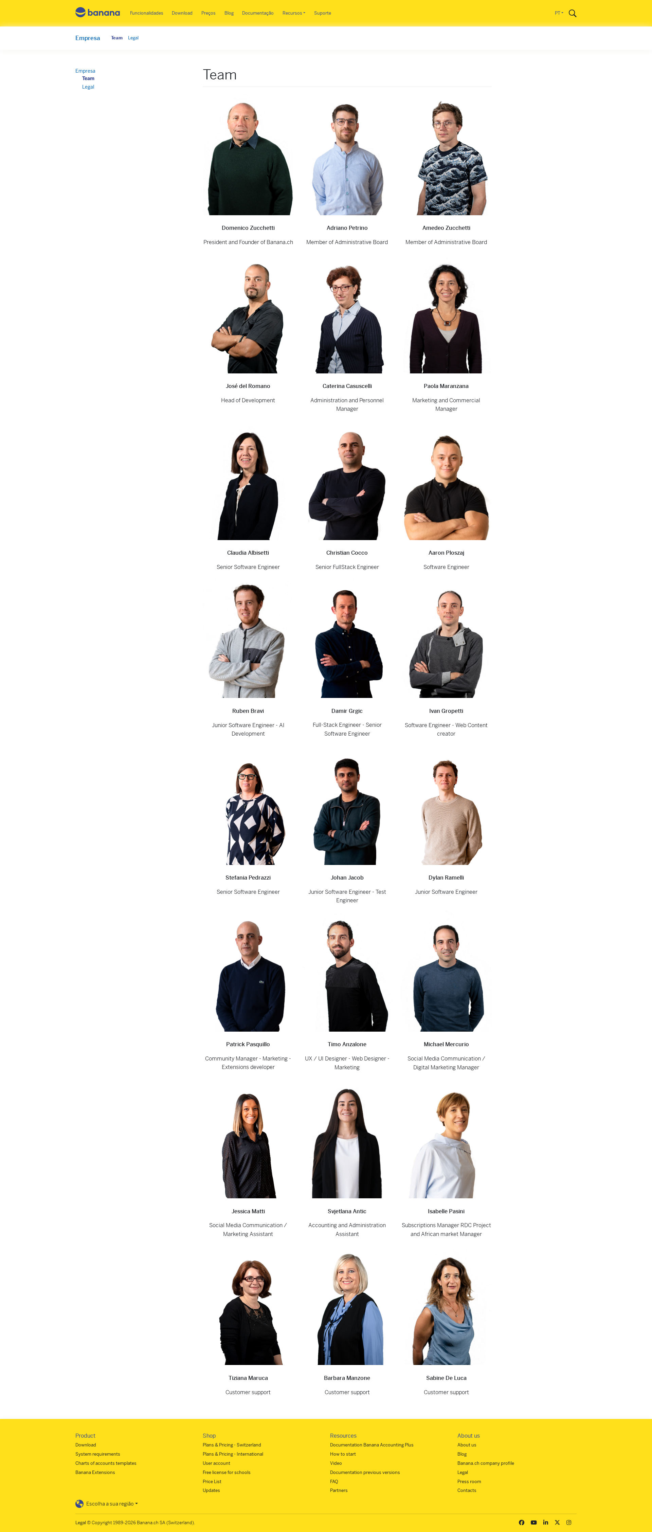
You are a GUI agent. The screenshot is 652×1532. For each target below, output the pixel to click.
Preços (208, 13)
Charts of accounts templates (106, 1463)
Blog (229, 13)
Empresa (87, 38)
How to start (343, 1454)
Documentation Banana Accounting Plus (372, 1445)
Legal (133, 38)
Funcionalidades (146, 13)
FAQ (334, 1481)
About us (466, 1445)
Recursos (292, 13)
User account (216, 1463)
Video (336, 1463)
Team (117, 38)
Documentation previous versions (365, 1472)
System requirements (97, 1454)
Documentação (258, 13)
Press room (469, 1481)
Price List (212, 1481)
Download (182, 13)
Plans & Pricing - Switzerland (232, 1445)
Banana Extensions (95, 1472)
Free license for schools (227, 1472)
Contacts (466, 1490)
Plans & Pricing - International (233, 1454)
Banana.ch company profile (485, 1463)
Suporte (322, 13)
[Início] (97, 13)
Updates (211, 1490)
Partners (339, 1490)
